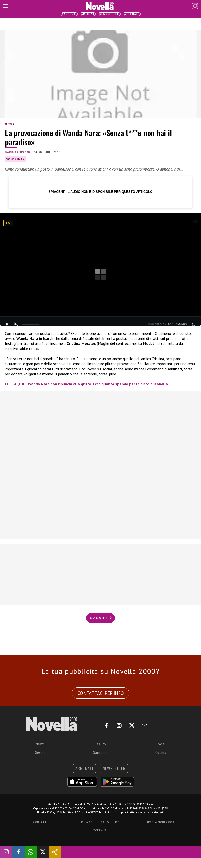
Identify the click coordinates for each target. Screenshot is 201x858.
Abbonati (131, 14)
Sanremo (69, 14)
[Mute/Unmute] (16, 324)
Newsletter (109, 14)
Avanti (99, 618)
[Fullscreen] (194, 324)
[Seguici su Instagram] (6, 852)
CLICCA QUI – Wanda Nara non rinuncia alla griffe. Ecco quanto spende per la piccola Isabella (86, 383)
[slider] (31, 324)
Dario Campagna (18, 152)
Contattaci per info (100, 693)
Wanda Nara (15, 159)
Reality (100, 744)
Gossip (40, 752)
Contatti (40, 822)
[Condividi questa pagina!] (55, 852)
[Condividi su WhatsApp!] (31, 852)
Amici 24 (87, 14)
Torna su (100, 830)
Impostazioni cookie (161, 822)
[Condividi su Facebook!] (18, 852)
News (9, 124)
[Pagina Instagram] (195, 6)
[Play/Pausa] (7, 324)
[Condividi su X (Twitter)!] (43, 852)
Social (161, 744)
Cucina (160, 752)
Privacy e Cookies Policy (100, 822)
